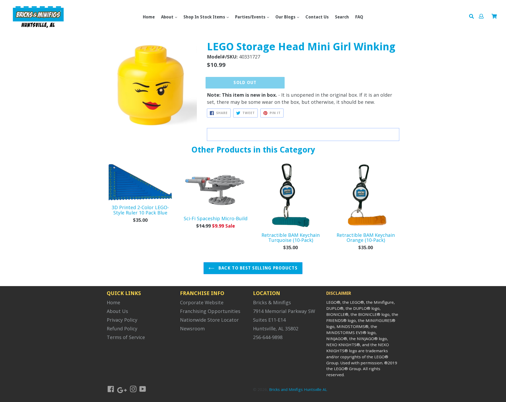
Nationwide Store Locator (209, 320)
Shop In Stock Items (204, 16)
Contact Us (317, 16)
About (167, 16)
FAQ (359, 16)
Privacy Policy (122, 320)
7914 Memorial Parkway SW (284, 311)
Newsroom (192, 328)
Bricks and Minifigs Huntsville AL (298, 389)
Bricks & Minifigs (272, 302)
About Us (117, 311)
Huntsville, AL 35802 (275, 328)
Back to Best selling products (257, 268)
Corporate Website (201, 302)
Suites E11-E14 (269, 320)
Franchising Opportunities (210, 311)
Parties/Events (250, 16)
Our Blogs (285, 16)
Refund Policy (122, 328)
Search (342, 16)
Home (149, 16)
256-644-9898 (268, 337)
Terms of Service (126, 337)
